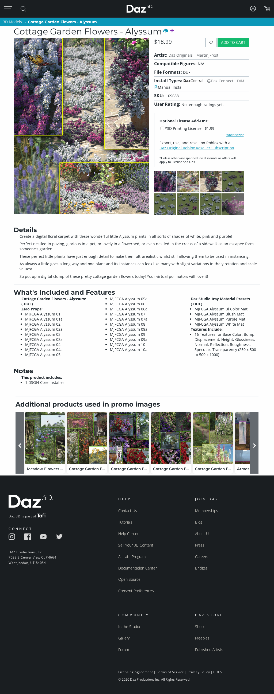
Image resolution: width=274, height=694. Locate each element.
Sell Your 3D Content (135, 545)
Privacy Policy (199, 672)
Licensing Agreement (135, 672)
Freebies (202, 638)
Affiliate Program (132, 556)
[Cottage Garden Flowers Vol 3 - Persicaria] (213, 438)
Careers (201, 556)
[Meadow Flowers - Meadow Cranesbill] (45, 438)
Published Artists (209, 649)
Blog (198, 522)
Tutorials (125, 522)
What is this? (235, 135)
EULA (217, 672)
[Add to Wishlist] (211, 42)
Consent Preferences (136, 590)
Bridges (201, 568)
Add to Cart (233, 42)
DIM (240, 80)
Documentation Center (137, 568)
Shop (199, 626)
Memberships (206, 510)
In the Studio (129, 626)
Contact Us (127, 510)
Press (199, 545)
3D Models (12, 21)
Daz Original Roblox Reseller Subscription (196, 147)
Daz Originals (181, 55)
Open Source (129, 579)
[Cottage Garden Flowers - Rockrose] (87, 438)
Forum (123, 649)
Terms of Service (170, 672)
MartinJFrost (207, 55)
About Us (203, 533)
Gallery (124, 638)
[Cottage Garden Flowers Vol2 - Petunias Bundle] (171, 438)
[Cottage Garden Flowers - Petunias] (129, 438)
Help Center (128, 533)
